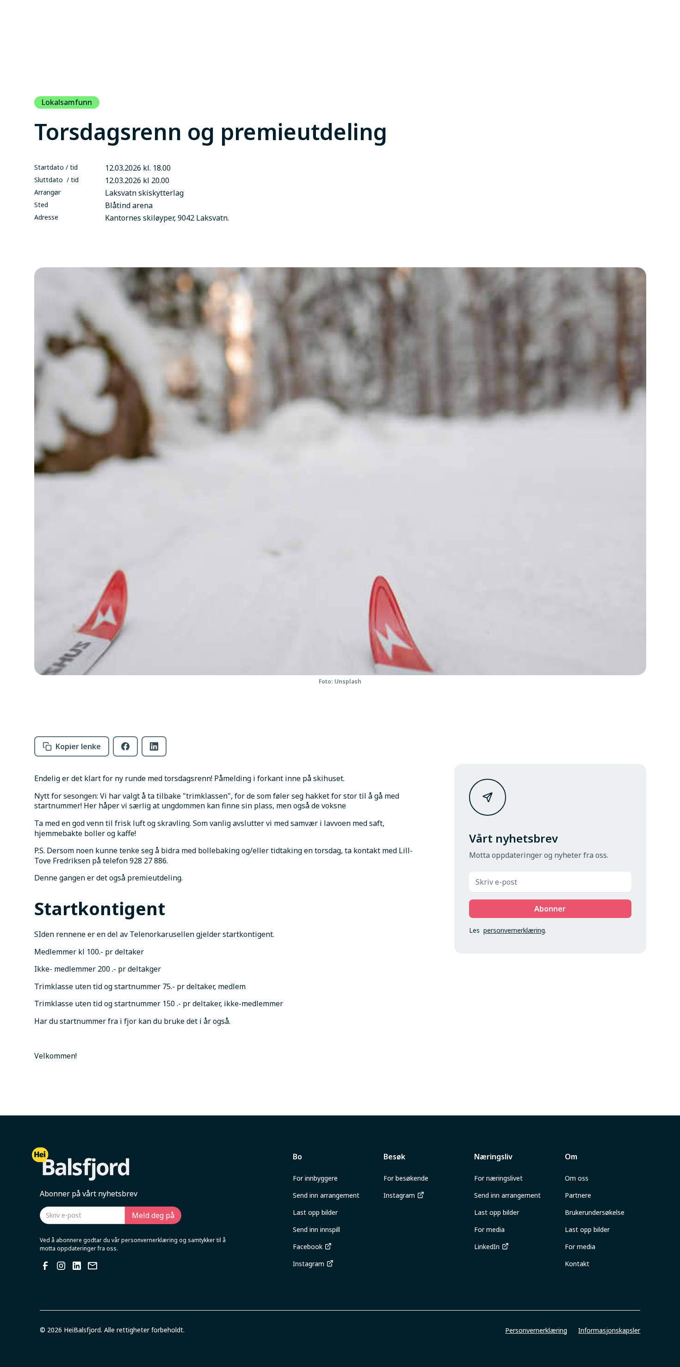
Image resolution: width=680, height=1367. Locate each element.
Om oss (576, 1178)
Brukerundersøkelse (594, 1212)
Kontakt (577, 1263)
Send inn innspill (316, 1229)
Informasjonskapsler (609, 1330)
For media (489, 1229)
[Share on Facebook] (125, 746)
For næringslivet (498, 1178)
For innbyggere (315, 1178)
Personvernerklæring (536, 1330)
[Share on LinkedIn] (154, 746)
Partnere (578, 1195)
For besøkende (405, 1178)
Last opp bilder (315, 1212)
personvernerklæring (514, 930)
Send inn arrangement (326, 1195)
